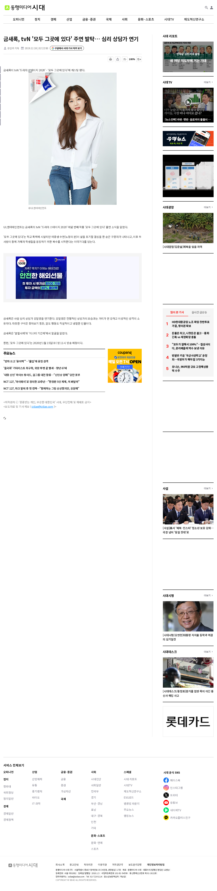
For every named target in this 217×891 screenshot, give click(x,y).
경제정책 (8, 820)
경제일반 (8, 813)
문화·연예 (97, 843)
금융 (63, 779)
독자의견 (88, 864)
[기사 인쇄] (110, 59)
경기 (93, 797)
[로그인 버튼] (212, 8)
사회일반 (96, 785)
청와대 (7, 786)
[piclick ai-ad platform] (48, 74)
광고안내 (74, 864)
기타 (93, 828)
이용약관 (102, 864)
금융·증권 (89, 19)
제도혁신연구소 (194, 19)
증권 (63, 785)
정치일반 (8, 799)
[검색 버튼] (206, 8)
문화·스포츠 (146, 19)
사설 (165, 488)
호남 (93, 810)
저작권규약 (117, 864)
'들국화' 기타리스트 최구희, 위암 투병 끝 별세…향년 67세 (35, 368)
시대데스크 (170, 651)
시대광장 (168, 207)
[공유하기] (117, 59)
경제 (53, 19)
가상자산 (66, 791)
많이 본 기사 (177, 312)
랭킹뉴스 (129, 816)
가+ (139, 59)
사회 (125, 19)
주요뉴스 (129, 810)
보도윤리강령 (135, 864)
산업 (69, 19)
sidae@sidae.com (42, 406)
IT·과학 (36, 803)
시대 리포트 (170, 36)
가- (125, 59)
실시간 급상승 (199, 312)
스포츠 (95, 849)
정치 (37, 19)
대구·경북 (97, 816)
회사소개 (60, 864)
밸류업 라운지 (132, 803)
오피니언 (18, 19)
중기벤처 (37, 791)
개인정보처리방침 (155, 864)
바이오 (36, 797)
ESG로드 (129, 797)
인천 (93, 822)
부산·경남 (97, 803)
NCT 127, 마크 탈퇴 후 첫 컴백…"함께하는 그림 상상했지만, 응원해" (41, 388)
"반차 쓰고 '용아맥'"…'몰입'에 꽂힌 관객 (25, 361)
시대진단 (96, 779)
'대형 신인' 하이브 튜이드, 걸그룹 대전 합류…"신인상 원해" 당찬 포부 (41, 375)
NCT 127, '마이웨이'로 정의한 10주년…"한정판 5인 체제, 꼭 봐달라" (41, 382)
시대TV (169, 19)
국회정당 (8, 792)
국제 (109, 19)
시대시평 (168, 595)
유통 (34, 785)
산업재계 (37, 779)
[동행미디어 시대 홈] (24, 8)
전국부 (95, 791)
